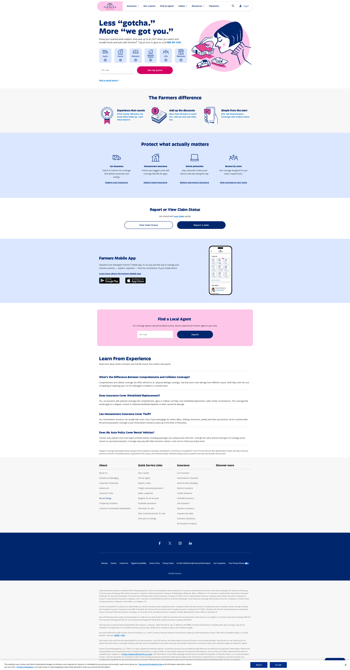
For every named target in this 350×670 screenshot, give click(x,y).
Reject (259, 665)
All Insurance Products (187, 523)
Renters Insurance (185, 488)
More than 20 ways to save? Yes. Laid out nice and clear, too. (183, 117)
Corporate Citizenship (108, 483)
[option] (105, 55)
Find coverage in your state (233, 182)
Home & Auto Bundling (187, 483)
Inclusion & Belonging (108, 478)
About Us (103, 473)
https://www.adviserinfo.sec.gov (137, 654)
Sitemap (104, 563)
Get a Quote (149, 6)
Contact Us (124, 563)
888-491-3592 (174, 42)
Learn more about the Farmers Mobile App (120, 273)
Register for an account (148, 498)
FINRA (116, 635)
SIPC (123, 635)
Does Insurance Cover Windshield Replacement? (129, 395)
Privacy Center (168, 563)
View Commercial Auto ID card (151, 513)
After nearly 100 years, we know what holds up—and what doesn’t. (130, 117)
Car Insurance (183, 473)
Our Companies (220, 563)
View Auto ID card (146, 508)
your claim (179, 216)
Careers (114, 563)
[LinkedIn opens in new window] (190, 543)
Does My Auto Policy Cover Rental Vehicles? (126, 432)
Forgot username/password (150, 488)
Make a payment (145, 493)
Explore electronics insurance (194, 182)
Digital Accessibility (138, 563)
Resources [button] (198, 6)
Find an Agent (167, 6)
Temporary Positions (108, 503)
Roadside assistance (147, 503)
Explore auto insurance (116, 182)
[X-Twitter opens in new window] (170, 543)
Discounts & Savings (147, 518)
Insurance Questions (186, 518)
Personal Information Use (150, 664)
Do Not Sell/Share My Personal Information (194, 563)
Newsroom (104, 488)
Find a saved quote (108, 80)
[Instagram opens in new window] (180, 543)
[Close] (346, 665)
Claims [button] (183, 6)
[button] (233, 4)
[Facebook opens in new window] (159, 543)
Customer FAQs (106, 493)
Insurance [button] (133, 6)
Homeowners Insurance (187, 478)
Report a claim (144, 483)
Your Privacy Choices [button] (239, 563)
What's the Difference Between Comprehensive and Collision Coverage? (144, 377)
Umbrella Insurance (185, 498)
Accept (278, 665)
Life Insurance (183, 503)
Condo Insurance (184, 493)
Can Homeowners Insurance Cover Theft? (125, 414)
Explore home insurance (155, 182)
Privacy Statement (25, 667)
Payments (214, 6)
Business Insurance (185, 508)
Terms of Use (154, 563)
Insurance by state (185, 513)
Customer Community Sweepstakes (115, 508)
